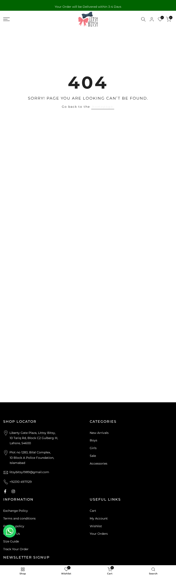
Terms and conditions (19, 518)
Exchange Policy (15, 511)
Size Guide (11, 541)
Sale (93, 456)
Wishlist (96, 526)
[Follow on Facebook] (5, 491)
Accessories (98, 463)
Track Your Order (16, 549)
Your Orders (99, 534)
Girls (93, 448)
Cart (93, 511)
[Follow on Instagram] (13, 491)
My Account (99, 518)
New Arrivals (99, 433)
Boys (93, 440)
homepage (102, 107)
